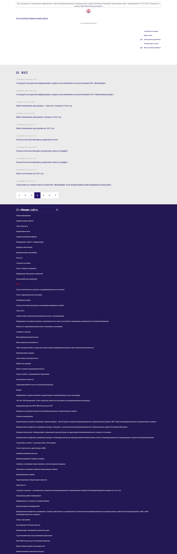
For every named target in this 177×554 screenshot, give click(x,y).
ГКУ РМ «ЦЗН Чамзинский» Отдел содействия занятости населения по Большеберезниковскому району (53, 400)
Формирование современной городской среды (32, 530)
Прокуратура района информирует (28, 496)
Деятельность (21, 485)
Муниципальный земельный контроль (30, 551)
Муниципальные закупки (25, 474)
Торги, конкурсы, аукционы (26, 268)
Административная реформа (26, 237)
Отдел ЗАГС (20, 311)
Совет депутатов (22, 226)
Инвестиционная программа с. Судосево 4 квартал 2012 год (44, 106)
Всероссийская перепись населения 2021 (30, 546)
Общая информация (23, 215)
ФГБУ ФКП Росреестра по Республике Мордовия (33, 541)
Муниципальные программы (26, 252)
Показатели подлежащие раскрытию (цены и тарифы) (42, 151)
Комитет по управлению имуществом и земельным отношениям (39, 326)
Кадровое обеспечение (24, 247)
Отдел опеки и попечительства (27, 358)
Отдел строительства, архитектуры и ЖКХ (31, 448)
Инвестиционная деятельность (27, 342)
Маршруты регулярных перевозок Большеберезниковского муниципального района (46, 411)
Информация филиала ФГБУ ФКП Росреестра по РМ (34, 406)
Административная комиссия (27, 453)
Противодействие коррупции (26, 279)
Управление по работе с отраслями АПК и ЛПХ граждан (36, 443)
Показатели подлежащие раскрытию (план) (37, 139)
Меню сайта (148, 35)
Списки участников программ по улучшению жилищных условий (40, 305)
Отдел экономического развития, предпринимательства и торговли (40, 289)
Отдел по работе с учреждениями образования (32, 374)
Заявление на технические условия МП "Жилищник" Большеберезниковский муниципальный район (63, 185)
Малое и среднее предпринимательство (30, 369)
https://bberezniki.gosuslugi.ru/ (92, 6)
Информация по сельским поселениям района (32, 501)
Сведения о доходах (23, 332)
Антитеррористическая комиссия (28, 525)
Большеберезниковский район (32, 18)
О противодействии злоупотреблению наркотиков (34, 535)
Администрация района (24, 221)
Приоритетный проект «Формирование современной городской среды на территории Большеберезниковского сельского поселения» (63, 432)
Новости (19, 258)
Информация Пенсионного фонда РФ (29, 274)
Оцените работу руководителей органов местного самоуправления (40, 316)
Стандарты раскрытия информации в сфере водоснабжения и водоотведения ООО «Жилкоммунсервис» (65, 94)
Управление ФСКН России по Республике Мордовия (34, 385)
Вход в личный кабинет (152, 48)
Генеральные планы (23, 300)
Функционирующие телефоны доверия (30, 459)
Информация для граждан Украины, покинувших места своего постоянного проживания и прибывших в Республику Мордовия (62, 321)
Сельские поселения (151, 31)
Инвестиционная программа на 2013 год (35, 128)
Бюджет (19, 390)
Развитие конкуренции (24, 416)
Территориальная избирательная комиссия (31, 480)
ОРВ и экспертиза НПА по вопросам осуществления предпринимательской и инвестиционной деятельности (55, 348)
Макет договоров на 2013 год (29, 173)
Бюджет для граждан (23, 363)
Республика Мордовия (89, 23)
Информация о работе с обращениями (29, 242)
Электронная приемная (152, 39)
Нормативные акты (23, 231)
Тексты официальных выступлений (29, 295)
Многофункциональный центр (27, 337)
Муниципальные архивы (25, 353)
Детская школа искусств (25, 379)
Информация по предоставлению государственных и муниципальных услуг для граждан (48, 395)
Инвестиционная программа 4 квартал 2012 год (38, 117)
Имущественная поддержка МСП (28, 506)
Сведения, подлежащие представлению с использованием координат (41, 464)
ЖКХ (18, 284)
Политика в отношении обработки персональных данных (37, 469)
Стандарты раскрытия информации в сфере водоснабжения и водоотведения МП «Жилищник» (61, 83)
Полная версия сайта (151, 43)
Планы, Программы (23, 520)
